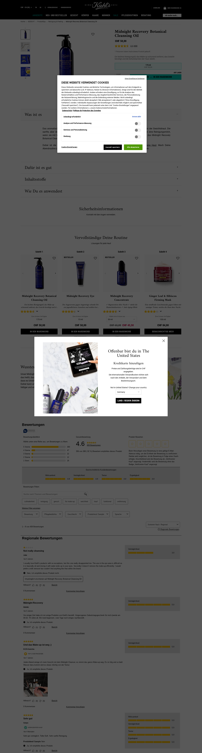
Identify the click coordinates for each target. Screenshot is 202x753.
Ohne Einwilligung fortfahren (135, 79)
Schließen (163, 340)
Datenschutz (67, 110)
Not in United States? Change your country (128, 387)
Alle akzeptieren (133, 147)
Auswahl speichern (113, 147)
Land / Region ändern (128, 400)
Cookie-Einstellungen (69, 147)
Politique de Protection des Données (87, 110)
